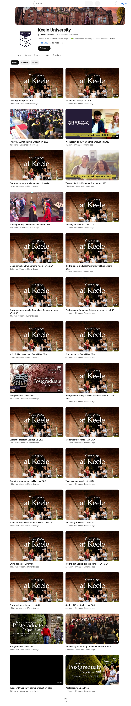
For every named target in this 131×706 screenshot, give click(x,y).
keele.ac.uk (44, 43)
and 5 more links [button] (56, 43)
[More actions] (62, 101)
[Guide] (4, 3)
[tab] (18, 55)
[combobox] (60, 3)
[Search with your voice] (97, 3)
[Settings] (111, 3)
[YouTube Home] (15, 3)
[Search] (89, 3)
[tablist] (70, 55)
